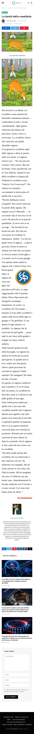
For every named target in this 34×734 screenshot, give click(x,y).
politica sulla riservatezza (16, 722)
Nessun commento (8, 23)
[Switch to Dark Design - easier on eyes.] (28, 3)
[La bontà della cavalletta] (17, 42)
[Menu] (3, 3)
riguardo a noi (8, 717)
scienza (4, 12)
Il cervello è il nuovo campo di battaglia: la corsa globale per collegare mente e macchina (16, 581)
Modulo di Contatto (21, 717)
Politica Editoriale (18, 719)
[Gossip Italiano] (17, 3)
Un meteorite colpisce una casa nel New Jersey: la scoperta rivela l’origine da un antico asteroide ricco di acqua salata (15, 609)
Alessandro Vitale (11, 21)
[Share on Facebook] (6, 28)
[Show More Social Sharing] (30, 28)
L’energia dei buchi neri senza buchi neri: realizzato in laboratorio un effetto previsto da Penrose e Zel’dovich (17, 638)
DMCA (9, 719)
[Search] (31, 3)
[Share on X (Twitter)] (15, 28)
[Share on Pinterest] (24, 28)
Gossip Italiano (14, 729)
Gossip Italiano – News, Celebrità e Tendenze (17, 724)
